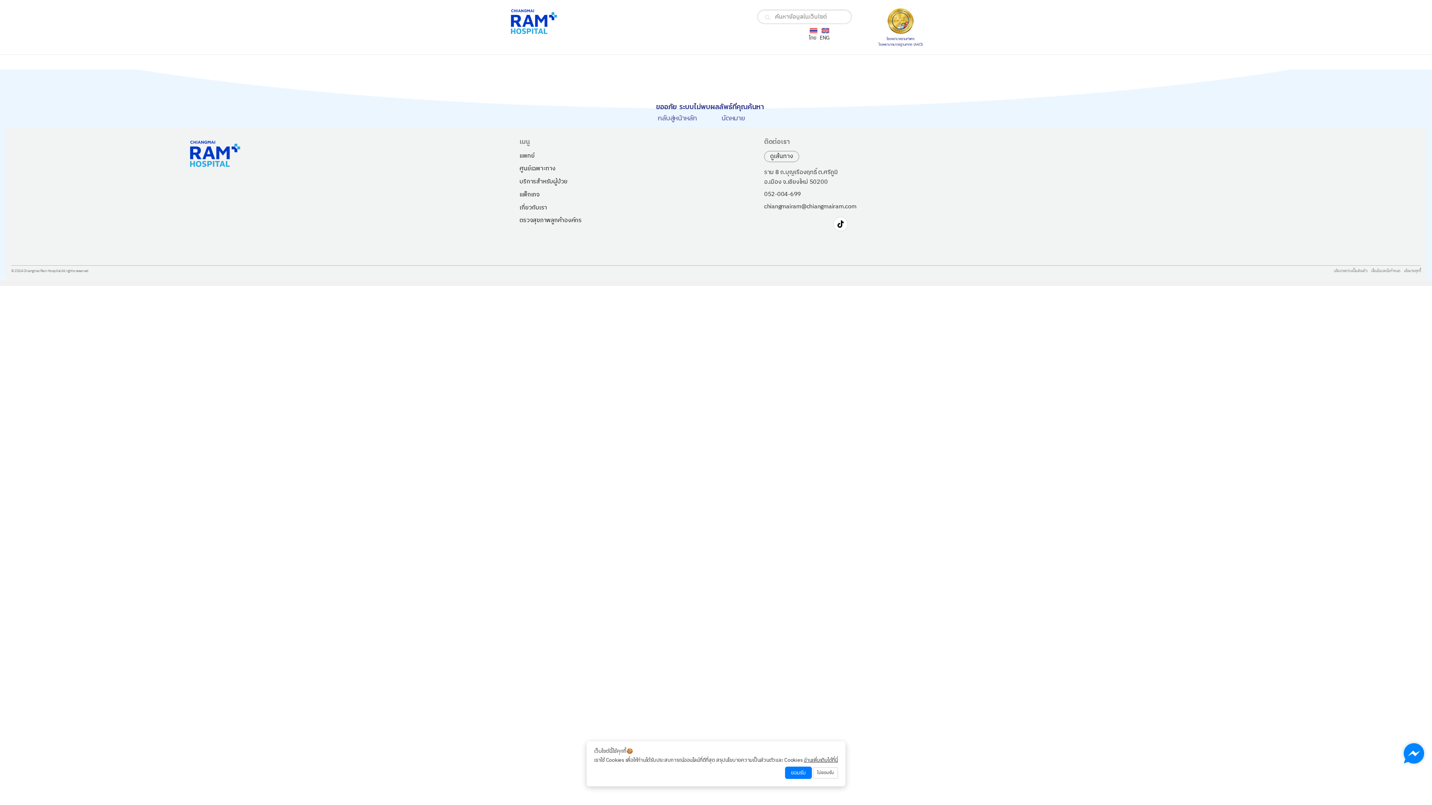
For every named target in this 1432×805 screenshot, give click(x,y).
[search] (768, 17)
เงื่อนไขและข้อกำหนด (1385, 271)
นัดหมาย (733, 118)
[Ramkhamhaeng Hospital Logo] (577, 21)
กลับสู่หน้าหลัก (677, 118)
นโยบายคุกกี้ (1412, 271)
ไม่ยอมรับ (825, 772)
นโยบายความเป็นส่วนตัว (1350, 271)
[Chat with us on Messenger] (1414, 753)
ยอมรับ (798, 772)
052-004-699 (782, 195)
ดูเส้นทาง (781, 156)
